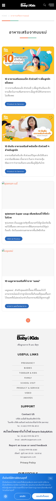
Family (28, 377)
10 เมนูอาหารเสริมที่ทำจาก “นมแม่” (22, 281)
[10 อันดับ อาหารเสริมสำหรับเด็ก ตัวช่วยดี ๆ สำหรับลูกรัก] (28, 127)
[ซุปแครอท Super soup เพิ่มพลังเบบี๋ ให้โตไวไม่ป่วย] (28, 195)
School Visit (28, 383)
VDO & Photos (13, 239)
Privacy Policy (28, 462)
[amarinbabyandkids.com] (28, 5)
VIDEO (28, 392)
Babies (28, 368)
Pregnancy (28, 363)
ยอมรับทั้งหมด (42, 496)
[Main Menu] (51, 5)
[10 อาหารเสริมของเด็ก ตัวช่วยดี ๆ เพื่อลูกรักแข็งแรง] (28, 60)
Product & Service (15, 104)
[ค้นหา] (44, 5)
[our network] (3, 5)
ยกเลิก (22, 496)
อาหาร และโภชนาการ (16, 306)
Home (4, 15)
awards (28, 397)
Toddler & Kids (28, 372)
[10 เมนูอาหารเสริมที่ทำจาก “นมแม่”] (28, 262)
